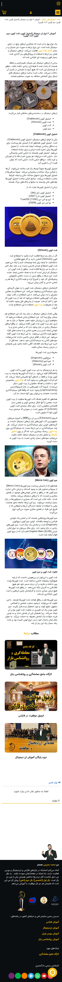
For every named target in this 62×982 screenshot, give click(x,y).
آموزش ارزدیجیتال (51, 928)
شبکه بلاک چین (45, 50)
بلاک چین (19, 380)
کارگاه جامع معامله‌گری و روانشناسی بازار (31, 674)
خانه (58, 19)
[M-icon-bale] (18, 976)
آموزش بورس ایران (50, 933)
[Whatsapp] (37, 976)
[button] (57, 12)
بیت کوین (38, 304)
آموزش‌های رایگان (48, 19)
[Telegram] (31, 976)
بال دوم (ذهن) (26, 880)
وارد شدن (53, 782)
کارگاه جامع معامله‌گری (49, 954)
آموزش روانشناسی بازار (48, 939)
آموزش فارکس (52, 922)
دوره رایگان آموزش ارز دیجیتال (31, 757)
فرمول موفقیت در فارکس (31, 716)
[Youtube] (44, 976)
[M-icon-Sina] (11, 976)
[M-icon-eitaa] (24, 976)
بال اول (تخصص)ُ (42, 880)
